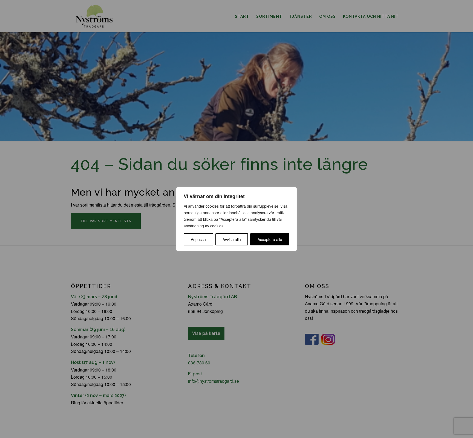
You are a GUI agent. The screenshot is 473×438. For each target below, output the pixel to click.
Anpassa (198, 239)
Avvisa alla (232, 239)
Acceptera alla (270, 239)
